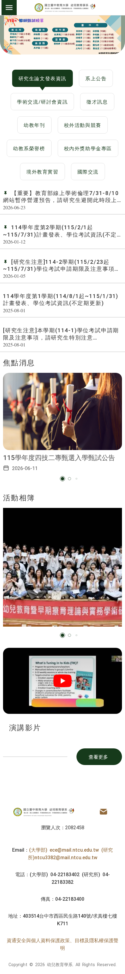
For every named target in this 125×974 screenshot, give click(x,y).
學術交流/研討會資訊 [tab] (42, 101)
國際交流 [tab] (88, 171)
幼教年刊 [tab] (34, 124)
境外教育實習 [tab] (42, 171)
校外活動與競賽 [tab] (82, 124)
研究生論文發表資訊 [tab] (42, 78)
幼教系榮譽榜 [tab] (29, 148)
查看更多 (98, 756)
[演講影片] (62, 681)
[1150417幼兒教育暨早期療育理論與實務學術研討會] (62, 567)
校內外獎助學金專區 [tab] (88, 148)
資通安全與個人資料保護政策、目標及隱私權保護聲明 (62, 944)
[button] (62, 478)
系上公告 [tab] (95, 78)
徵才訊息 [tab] (97, 101)
